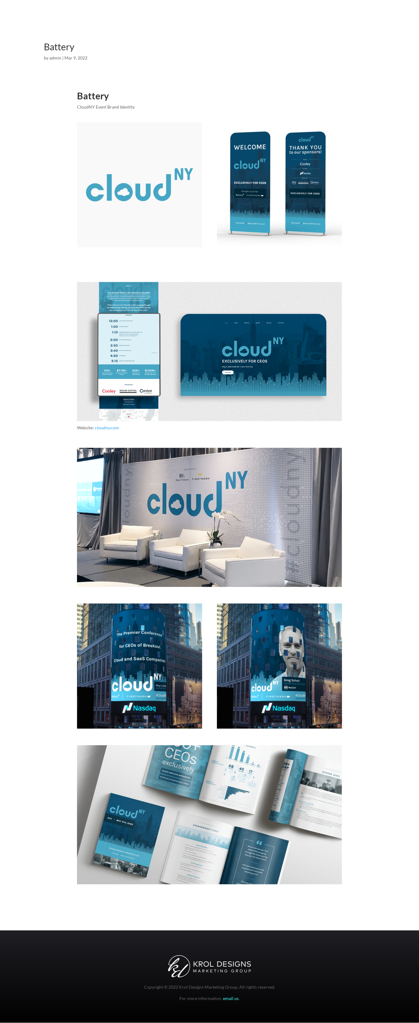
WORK (345, 18)
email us (231, 998)
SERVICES (369, 18)
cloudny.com (107, 427)
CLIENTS (395, 18)
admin (55, 57)
